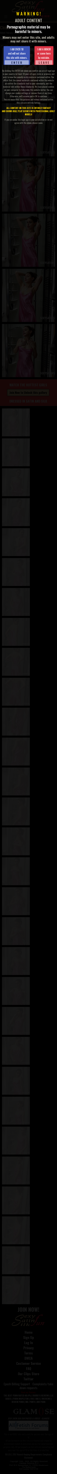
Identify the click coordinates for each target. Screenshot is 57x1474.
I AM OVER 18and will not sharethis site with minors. (16, 56)
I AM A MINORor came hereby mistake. (44, 56)
